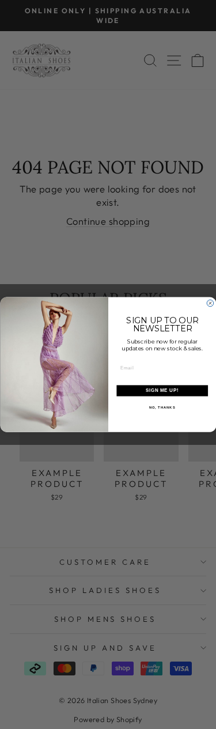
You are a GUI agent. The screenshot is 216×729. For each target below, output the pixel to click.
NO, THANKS (162, 407)
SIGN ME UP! (162, 390)
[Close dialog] (210, 303)
